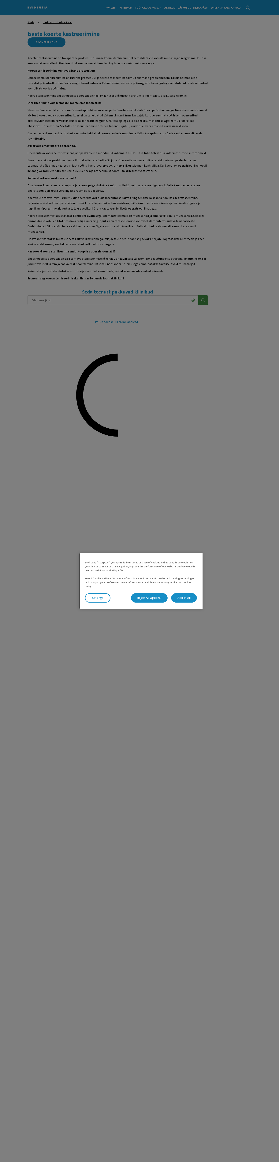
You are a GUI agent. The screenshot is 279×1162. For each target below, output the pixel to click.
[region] (141, 581)
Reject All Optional (149, 598)
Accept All (184, 598)
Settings (97, 598)
